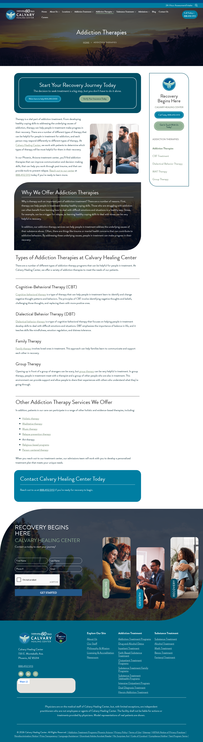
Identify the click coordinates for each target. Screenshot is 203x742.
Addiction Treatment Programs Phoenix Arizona (90, 732)
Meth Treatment (163, 648)
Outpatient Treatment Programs (130, 662)
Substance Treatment (166, 639)
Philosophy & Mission (98, 648)
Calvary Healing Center (28, 145)
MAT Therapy (159, 171)
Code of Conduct (139, 736)
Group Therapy (160, 179)
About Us (92, 639)
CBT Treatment (160, 156)
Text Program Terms (178, 736)
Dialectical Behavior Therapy (167, 164)
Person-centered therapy (35, 450)
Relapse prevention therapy (36, 434)
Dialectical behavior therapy (30, 321)
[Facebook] (21, 674)
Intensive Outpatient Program (134, 683)
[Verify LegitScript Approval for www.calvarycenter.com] (60, 643)
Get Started (48, 593)
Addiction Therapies (162, 148)
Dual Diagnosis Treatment (131, 687)
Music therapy (29, 429)
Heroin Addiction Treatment (133, 692)
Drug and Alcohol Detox (131, 643)
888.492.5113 (23, 175)
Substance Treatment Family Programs (133, 669)
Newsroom (92, 657)
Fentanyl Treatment (165, 657)
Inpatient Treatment (128, 648)
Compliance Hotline (158, 736)
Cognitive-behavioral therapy (31, 294)
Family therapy (23, 348)
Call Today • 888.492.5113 (190, 14)
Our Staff (92, 643)
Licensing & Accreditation (100, 652)
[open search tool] (196, 5)
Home (86, 42)
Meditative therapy (32, 424)
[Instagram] (35, 674)
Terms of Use (135, 732)
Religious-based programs (35, 445)
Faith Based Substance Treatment (130, 654)
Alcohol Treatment (164, 643)
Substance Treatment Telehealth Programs (129, 677)
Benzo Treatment (164, 652)
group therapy (86, 371)
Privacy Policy (120, 732)
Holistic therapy (30, 418)
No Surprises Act (121, 736)
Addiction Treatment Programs (134, 639)
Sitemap (146, 732)
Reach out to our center (61, 171)
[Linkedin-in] (28, 674)
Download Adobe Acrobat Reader (96, 736)
